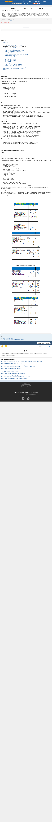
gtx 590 (8, 355)
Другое (44, 1)
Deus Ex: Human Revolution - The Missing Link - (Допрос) (17, 54)
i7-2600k (21, 353)
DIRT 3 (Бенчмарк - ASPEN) (10, 55)
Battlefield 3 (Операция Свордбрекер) (13, 51)
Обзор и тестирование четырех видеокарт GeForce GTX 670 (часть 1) (15, 378)
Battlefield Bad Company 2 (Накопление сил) (14, 50)
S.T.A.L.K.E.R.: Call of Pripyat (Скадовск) (13, 64)
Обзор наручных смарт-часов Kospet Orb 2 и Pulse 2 (12, 363)
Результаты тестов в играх (7, 338)
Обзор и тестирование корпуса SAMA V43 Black (11, 368)
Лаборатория (37, 1)
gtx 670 (36, 353)
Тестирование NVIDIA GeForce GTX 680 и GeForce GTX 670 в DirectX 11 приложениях (18, 370)
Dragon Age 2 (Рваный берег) (11, 56)
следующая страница (43, 343)
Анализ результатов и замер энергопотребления (13, 68)
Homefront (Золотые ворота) (11, 59)
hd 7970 (17, 353)
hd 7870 (31, 353)
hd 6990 (13, 355)
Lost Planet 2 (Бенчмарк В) (10, 60)
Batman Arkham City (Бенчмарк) (11, 49)
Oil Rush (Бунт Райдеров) (10, 63)
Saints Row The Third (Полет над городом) (14, 65)
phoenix (7, 353)
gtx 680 (12, 353)
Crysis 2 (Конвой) (8, 52)
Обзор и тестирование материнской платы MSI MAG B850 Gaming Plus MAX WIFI (18, 366)
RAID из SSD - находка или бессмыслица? (9, 371)
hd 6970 (3, 355)
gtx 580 (41, 353)
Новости (30, 1)
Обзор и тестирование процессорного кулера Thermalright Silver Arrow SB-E (16, 376)
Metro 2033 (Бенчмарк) (10, 61)
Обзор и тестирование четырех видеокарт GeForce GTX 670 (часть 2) (15, 375)
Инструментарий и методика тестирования (12, 45)
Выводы (4, 69)
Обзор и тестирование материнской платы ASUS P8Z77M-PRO (14, 373)
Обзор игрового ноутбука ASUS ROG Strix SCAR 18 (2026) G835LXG (15, 365)
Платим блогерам (18, 3)
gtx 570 (45, 353)
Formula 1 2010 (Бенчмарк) (10, 58)
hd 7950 (26, 353)
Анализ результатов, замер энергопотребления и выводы (13, 339)
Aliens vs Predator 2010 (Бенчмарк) (12, 47)
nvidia (3, 353)
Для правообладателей (19, 392)
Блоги (24, 1)
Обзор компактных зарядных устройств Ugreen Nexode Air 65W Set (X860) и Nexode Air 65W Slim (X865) (22, 361)
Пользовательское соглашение (31, 392)
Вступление (5, 42)
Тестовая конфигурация (8, 43)
